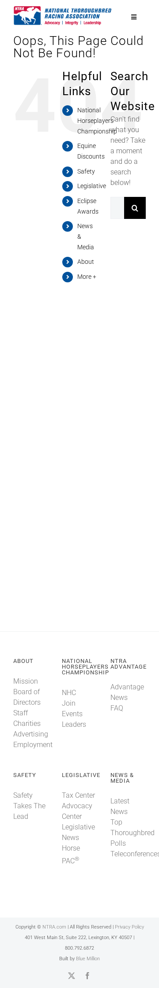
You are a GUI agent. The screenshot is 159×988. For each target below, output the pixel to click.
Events (72, 714)
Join (69, 703)
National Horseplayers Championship (97, 121)
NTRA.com (54, 927)
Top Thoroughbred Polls (132, 832)
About (85, 261)
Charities (27, 723)
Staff (20, 713)
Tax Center (78, 795)
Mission (25, 681)
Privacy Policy (129, 927)
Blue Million (88, 959)
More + (86, 276)
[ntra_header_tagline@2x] (63, 8)
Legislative (91, 185)
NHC (69, 692)
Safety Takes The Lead (29, 806)
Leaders (74, 724)
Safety (86, 171)
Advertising (30, 734)
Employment (33, 744)
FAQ (116, 708)
